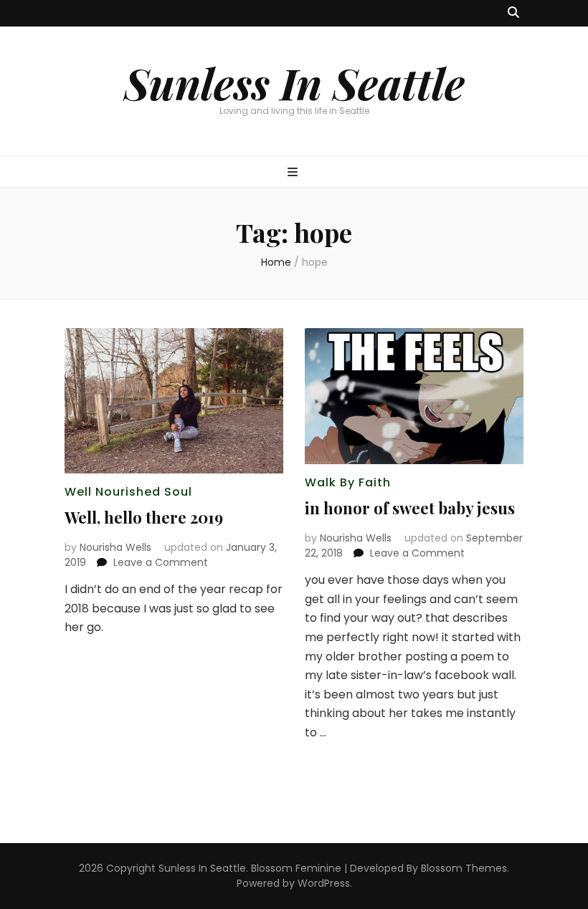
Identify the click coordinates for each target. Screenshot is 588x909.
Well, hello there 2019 (144, 517)
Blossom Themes (464, 868)
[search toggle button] (513, 13)
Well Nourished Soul (128, 492)
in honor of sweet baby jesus (410, 508)
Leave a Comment (160, 562)
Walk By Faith (348, 482)
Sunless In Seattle (294, 82)
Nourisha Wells (115, 547)
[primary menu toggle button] (294, 173)
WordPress (324, 883)
